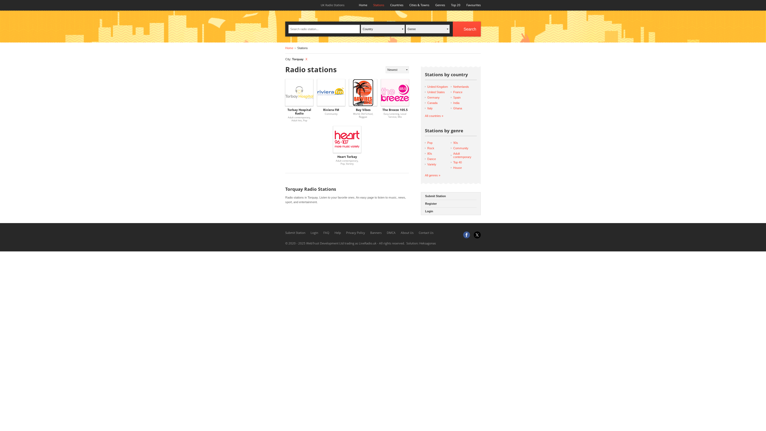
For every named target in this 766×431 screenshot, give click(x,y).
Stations (378, 5)
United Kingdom (437, 86)
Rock (430, 148)
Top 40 (457, 162)
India (456, 103)
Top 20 (455, 5)
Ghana (457, 108)
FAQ (326, 233)
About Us (407, 233)
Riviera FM (331, 110)
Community (460, 148)
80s (429, 153)
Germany (433, 97)
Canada (432, 103)
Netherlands (461, 86)
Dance (431, 159)
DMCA (391, 233)
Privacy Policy (355, 233)
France (457, 92)
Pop (429, 142)
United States (436, 92)
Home (363, 5)
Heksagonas (427, 243)
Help (338, 233)
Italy (430, 108)
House (457, 167)
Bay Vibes (363, 110)
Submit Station (435, 196)
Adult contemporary (462, 155)
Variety (431, 164)
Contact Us (426, 233)
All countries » (434, 116)
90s (455, 142)
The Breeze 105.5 (395, 110)
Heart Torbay (347, 157)
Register (431, 203)
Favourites (473, 5)
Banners (376, 233)
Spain (457, 97)
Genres (440, 5)
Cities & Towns (419, 5)
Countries (396, 5)
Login (429, 211)
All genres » (432, 175)
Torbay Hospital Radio (299, 112)
